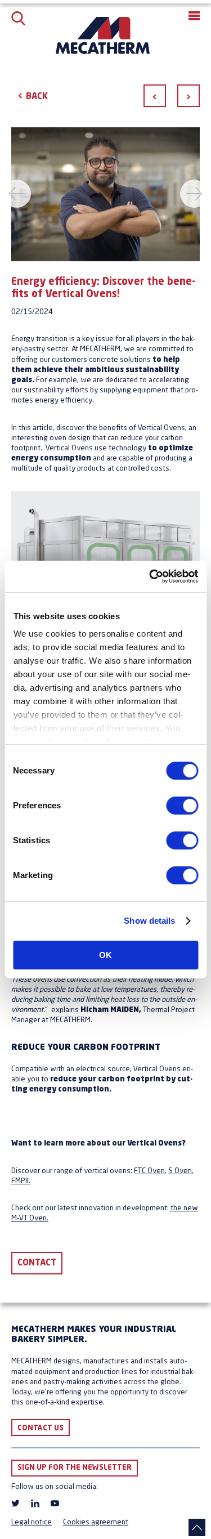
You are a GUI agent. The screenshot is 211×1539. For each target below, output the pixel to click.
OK (105, 955)
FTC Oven (149, 1171)
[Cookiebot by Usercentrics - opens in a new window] (150, 576)
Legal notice (31, 1522)
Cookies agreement (95, 1522)
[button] (194, 15)
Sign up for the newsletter (74, 1467)
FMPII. (20, 1181)
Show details (149, 920)
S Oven (180, 1171)
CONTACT (36, 1263)
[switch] (182, 806)
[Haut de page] (197, 1527)
